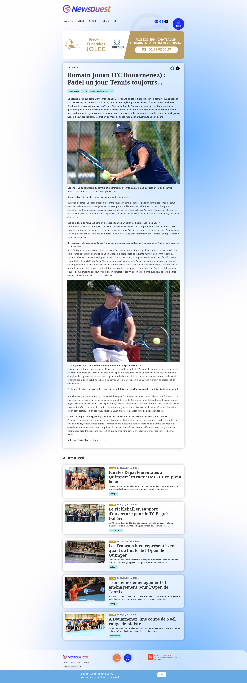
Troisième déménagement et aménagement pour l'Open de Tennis (138, 587)
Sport (93, 21)
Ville (81, 21)
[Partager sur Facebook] (172, 68)
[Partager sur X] (178, 68)
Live (176, 21)
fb (161, 21)
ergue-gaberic (116, 530)
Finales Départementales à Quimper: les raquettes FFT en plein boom (145, 477)
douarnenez (73, 91)
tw (166, 21)
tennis (84, 91)
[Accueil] (87, 8)
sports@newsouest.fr (72, 666)
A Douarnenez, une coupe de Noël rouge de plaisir (142, 621)
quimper (113, 493)
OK (161, 675)
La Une (68, 21)
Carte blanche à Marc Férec (101, 91)
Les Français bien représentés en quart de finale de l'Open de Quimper (142, 550)
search (116, 21)
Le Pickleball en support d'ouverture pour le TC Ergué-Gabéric (139, 513)
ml (156, 21)
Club (105, 21)
